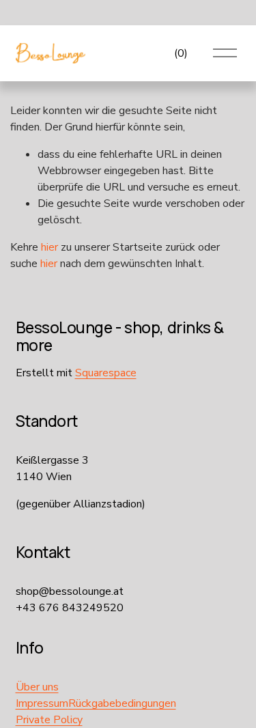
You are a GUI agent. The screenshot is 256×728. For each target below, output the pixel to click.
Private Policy (49, 719)
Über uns (37, 687)
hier (49, 247)
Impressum (42, 703)
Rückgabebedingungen (122, 703)
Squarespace (106, 372)
